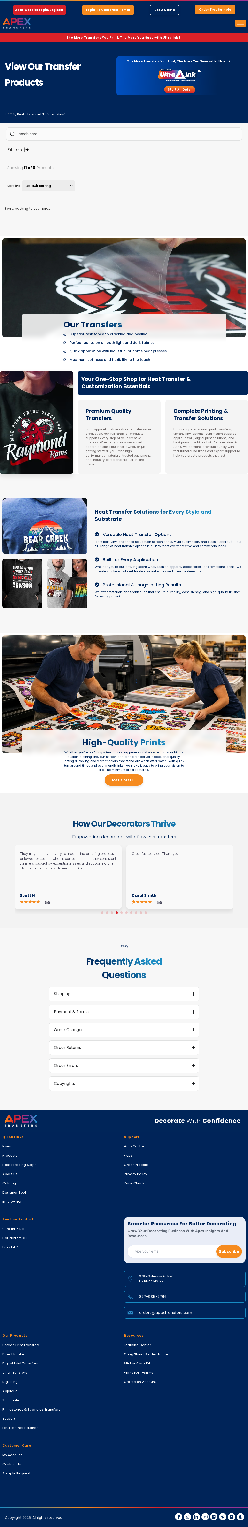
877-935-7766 (153, 1296)
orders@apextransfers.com (165, 1312)
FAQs (128, 1155)
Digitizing (10, 1382)
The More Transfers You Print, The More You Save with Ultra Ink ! (124, 37)
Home (10, 114)
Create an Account (140, 1382)
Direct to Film (13, 1354)
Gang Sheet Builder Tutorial (147, 1354)
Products (9, 1155)
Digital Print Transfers (20, 1363)
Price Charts (134, 1183)
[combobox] (124, 134)
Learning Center (137, 1345)
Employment (13, 1201)
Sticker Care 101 (137, 1363)
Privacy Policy (135, 1174)
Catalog (9, 1183)
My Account (12, 1455)
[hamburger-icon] (240, 23)
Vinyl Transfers (14, 1372)
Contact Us (11, 1464)
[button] (102, 912)
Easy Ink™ (10, 1247)
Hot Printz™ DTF (14, 1238)
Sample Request (16, 1473)
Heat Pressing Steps (19, 1165)
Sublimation (12, 1400)
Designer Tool (14, 1192)
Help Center (134, 1146)
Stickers (9, 1418)
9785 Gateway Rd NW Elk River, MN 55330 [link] (156, 1278)
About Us (9, 1174)
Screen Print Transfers (21, 1345)
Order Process (136, 1165)
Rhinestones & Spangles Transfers (31, 1409)
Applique (10, 1391)
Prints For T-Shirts (138, 1372)
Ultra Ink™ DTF (13, 1228)
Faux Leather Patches (20, 1428)
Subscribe (229, 1251)
